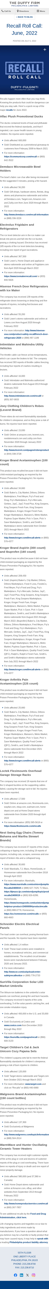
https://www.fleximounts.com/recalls (22, 826)
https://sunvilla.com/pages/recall (20, 1037)
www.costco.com (13, 1025)
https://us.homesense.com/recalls (21, 914)
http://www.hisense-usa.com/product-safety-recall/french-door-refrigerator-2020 (26, 334)
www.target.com (33, 1084)
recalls (9, 110)
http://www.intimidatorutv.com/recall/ (22, 396)
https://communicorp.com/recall (20, 156)
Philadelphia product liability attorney (29, 1242)
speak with (42, 1239)
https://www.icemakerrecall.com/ (20, 276)
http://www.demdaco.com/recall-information (26, 214)
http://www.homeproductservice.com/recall (26, 1203)
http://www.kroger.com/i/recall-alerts (22, 538)
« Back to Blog (24, 17)
